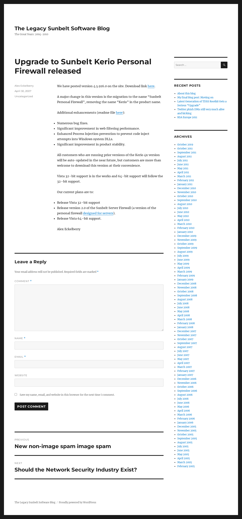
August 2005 (184, 442)
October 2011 (185, 148)
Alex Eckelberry (24, 85)
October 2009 (185, 244)
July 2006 (183, 398)
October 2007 (185, 339)
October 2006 (185, 386)
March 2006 (184, 414)
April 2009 (183, 267)
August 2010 (184, 204)
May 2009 (183, 263)
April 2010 (183, 220)
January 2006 (185, 422)
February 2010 (185, 228)
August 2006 (185, 394)
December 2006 (186, 379)
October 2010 (185, 196)
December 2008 (186, 283)
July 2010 (182, 208)
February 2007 (186, 371)
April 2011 (183, 172)
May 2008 (183, 311)
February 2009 (186, 275)
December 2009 (186, 236)
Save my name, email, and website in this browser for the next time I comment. (67, 394)
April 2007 (183, 363)
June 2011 (183, 164)
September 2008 (187, 295)
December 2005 (186, 426)
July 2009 (183, 255)
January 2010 (185, 232)
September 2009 (187, 247)
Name (20, 338)
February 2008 (186, 323)
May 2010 (183, 216)
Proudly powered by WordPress (77, 502)
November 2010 (186, 192)
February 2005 (186, 466)
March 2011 (184, 176)
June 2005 (183, 450)
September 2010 (187, 200)
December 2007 (186, 331)
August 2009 (185, 251)
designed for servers (98, 213)
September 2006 (187, 390)
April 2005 (183, 458)
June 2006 (183, 402)
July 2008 (182, 303)
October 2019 (185, 144)
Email (20, 356)
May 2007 (183, 359)
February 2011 (185, 180)
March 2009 (184, 271)
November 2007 (186, 335)
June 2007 (183, 355)
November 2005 (186, 430)
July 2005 (182, 446)
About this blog (186, 93)
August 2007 (184, 347)
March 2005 (184, 462)
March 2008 (184, 319)
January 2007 (185, 375)
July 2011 (182, 160)
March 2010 (184, 224)
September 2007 (187, 343)
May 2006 (183, 406)
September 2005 (187, 438)
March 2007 (184, 367)
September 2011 (186, 152)
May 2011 (182, 168)
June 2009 (183, 259)
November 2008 (186, 287)
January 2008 (185, 327)
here (151, 86)
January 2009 (185, 279)
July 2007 (182, 351)
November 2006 (187, 383)
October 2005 (185, 434)
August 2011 (184, 156)
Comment (23, 281)
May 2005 (183, 454)
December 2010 (186, 188)
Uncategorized (24, 96)
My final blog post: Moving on (195, 97)
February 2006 (186, 418)
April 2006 (183, 410)
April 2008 (183, 315)
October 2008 (185, 291)
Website (21, 375)
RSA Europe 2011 (187, 117)
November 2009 (187, 240)
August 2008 (184, 299)
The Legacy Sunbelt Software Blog (62, 28)
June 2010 (183, 212)
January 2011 (184, 184)
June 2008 (183, 307)
